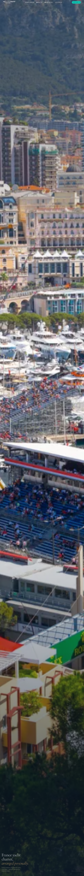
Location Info (49, 2)
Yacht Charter (30, 2)
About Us (39, 2)
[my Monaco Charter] (9, 2)
